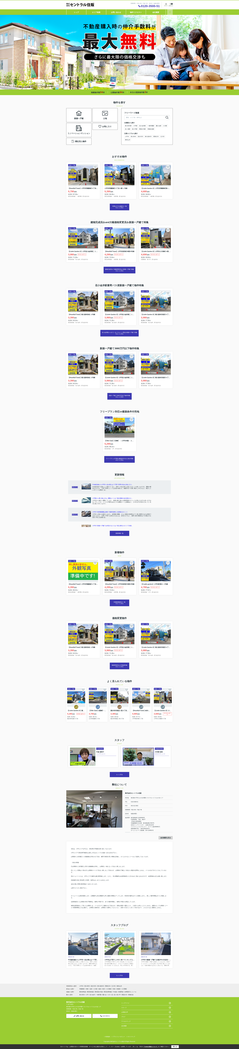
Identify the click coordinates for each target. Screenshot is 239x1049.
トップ (76, 12)
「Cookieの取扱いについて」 (150, 1046)
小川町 (95, 989)
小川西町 (124, 989)
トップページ (125, 1003)
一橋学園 (98, 994)
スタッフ (124, 1007)
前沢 (103, 989)
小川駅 (165, 126)
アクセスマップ (126, 1021)
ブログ (123, 1016)
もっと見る (119, 774)
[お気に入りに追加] (95, 167)
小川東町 (109, 989)
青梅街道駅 (151, 129)
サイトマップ (131, 1036)
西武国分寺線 (99, 992)
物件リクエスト (136, 12)
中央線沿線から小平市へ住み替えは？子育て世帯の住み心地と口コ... (112, 484)
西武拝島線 (82, 992)
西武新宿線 (90, 992)
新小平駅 (134, 129)
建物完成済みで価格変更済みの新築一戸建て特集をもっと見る (119, 270)
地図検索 (73, 117)
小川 (109, 994)
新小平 (119, 994)
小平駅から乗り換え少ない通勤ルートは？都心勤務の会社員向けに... (112, 498)
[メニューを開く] (170, 12)
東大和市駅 (128, 126)
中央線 (115, 992)
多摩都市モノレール (130, 992)
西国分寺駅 (142, 129)
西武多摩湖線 (108, 992)
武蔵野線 (121, 992)
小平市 (127, 136)
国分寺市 (140, 136)
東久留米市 (148, 136)
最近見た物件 (80, 141)
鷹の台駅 (158, 126)
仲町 (87, 989)
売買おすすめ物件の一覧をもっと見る (119, 206)
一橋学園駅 (151, 126)
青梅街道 (130, 994)
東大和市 (133, 136)
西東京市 (156, 136)
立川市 (162, 136)
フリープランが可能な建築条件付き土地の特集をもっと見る (119, 459)
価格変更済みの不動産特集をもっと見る (119, 665)
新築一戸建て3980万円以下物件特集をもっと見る (119, 396)
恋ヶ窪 (113, 994)
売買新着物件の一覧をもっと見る (119, 602)
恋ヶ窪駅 (127, 129)
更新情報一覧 (119, 533)
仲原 (114, 989)
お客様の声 (124, 1012)
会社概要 (155, 12)
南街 (100, 989)
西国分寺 (124, 994)
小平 (87, 994)
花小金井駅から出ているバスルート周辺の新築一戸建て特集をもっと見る (119, 333)
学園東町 (82, 989)
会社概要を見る (165, 838)
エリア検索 (96, 12)
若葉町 (119, 989)
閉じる (175, 1046)
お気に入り (107, 126)
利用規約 (107, 1036)
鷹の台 (104, 994)
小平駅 (135, 126)
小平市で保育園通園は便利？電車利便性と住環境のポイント (110, 512)
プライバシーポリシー (119, 1036)
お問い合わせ (116, 12)
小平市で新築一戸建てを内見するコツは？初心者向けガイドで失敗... (112, 525)
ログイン (166, 5)
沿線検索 (85, 113)
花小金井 (92, 994)
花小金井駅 (142, 126)
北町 (91, 989)
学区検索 (85, 117)
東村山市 (127, 140)
